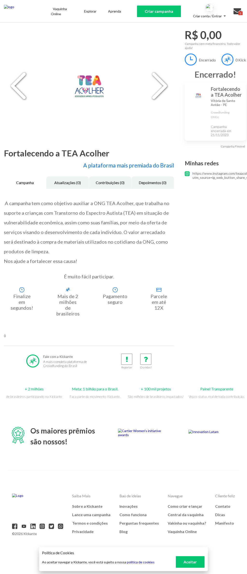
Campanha (25, 182)
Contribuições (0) (110, 182)
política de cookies (141, 562)
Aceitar (190, 562)
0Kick (240, 60)
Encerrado (207, 60)
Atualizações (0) (67, 182)
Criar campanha (159, 11)
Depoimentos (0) (152, 182)
